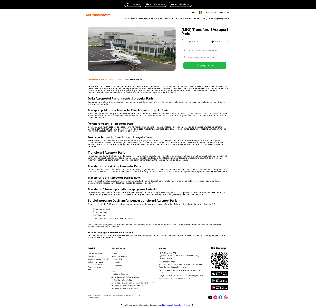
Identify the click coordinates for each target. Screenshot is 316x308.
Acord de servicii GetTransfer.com (125, 277)
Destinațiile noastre (140, 18)
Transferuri (93, 79)
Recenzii (198, 18)
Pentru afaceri (171, 18)
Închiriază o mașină (95, 262)
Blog (205, 18)
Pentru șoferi (157, 18)
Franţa (112, 79)
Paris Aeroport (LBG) (133, 79)
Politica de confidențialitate (122, 280)
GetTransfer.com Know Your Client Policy (127, 286)
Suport (126, 18)
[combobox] (206, 51)
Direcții (104, 79)
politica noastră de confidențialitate (175, 305)
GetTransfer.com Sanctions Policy (124, 289)
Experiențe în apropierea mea (98, 268)
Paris (120, 79)
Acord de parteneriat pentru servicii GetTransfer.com (132, 283)
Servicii (91, 248)
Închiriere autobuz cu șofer (98, 259)
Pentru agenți (185, 18)
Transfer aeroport (95, 253)
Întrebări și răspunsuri (219, 18)
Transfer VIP (93, 256)
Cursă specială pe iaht (97, 264)
